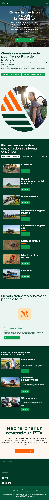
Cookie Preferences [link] (29, 491)
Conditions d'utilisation (12, 489)
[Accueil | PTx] (5, 3)
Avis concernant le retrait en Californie (10, 490)
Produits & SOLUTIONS (8, 461)
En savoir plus (25, 171)
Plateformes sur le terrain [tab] (30, 156)
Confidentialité (19, 489)
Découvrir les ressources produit (12, 337)
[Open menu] (47, 3)
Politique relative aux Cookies (41, 490)
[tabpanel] (24, 222)
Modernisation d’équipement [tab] (10, 156)
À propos (4, 473)
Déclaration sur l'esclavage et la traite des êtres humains (26, 490)
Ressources (5, 469)
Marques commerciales (21, 491)
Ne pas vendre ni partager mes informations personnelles (31, 489)
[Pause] (44, 10)
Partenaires (5, 465)
